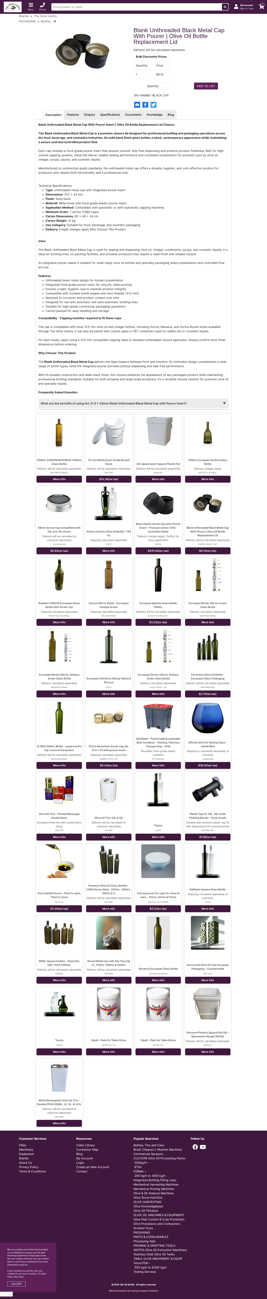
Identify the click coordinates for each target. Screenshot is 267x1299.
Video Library (85, 1145)
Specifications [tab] (110, 114)
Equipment (26, 1154)
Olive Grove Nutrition (148, 1197)
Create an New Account (92, 1167)
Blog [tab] (171, 114)
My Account (84, 1158)
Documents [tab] (133, 114)
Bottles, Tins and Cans (149, 1145)
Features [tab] (73, 114)
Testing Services (145, 1272)
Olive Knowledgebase (148, 1206)
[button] (195, 1147)
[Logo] (13, 6)
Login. (80, 1162)
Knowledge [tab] (154, 114)
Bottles (45, 21)
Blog (79, 1154)
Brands (24, 16)
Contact (81, 1171)
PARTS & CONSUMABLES (151, 1237)
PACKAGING (27, 21)
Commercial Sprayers (148, 1154)
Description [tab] (53, 115)
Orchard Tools (143, 1228)
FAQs (22, 1145)
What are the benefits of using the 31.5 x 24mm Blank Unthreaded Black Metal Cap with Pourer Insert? (114, 403)
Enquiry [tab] (89, 114)
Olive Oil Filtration (146, 1210)
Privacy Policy (29, 1167)
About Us (25, 1162)
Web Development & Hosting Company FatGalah (133, 1290)
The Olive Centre (45, 16)
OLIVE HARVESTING (147, 1202)
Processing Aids (144, 1241)
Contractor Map (87, 1149)
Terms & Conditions (32, 1171)
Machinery (26, 1149)
